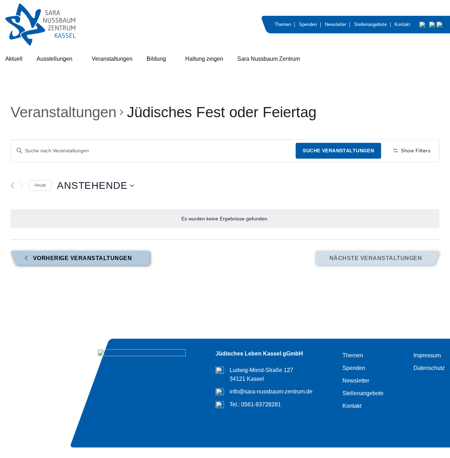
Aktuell (13, 59)
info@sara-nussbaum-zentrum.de (271, 391)
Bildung (156, 59)
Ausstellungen (54, 59)
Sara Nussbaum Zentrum (268, 59)
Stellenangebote (370, 24)
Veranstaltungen (112, 59)
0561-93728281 (261, 404)
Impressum (427, 355)
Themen (283, 24)
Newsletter (335, 24)
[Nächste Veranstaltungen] (22, 186)
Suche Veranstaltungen (338, 150)
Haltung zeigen (204, 59)
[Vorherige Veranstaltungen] (12, 185)
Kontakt (402, 24)
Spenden (308, 24)
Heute (40, 185)
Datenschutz (429, 368)
